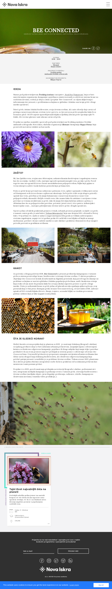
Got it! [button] (101, 585)
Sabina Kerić (19, 515)
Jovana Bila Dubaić (22, 517)
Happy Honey (56, 66)
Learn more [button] (74, 585)
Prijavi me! (73, 551)
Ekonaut (56, 65)
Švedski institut (56, 72)
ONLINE (17, 521)
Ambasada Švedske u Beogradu (56, 74)
